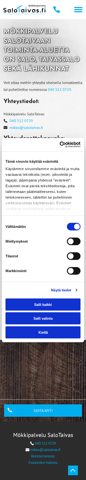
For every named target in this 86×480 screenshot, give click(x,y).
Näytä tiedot (61, 290)
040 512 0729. (60, 89)
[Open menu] (78, 9)
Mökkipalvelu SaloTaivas (43, 435)
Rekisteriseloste (43, 456)
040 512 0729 (21, 120)
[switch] (74, 241)
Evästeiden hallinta (43, 462)
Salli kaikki (43, 304)
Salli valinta (43, 318)
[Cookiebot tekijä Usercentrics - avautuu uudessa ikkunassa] (61, 145)
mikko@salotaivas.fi (26, 127)
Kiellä (43, 332)
